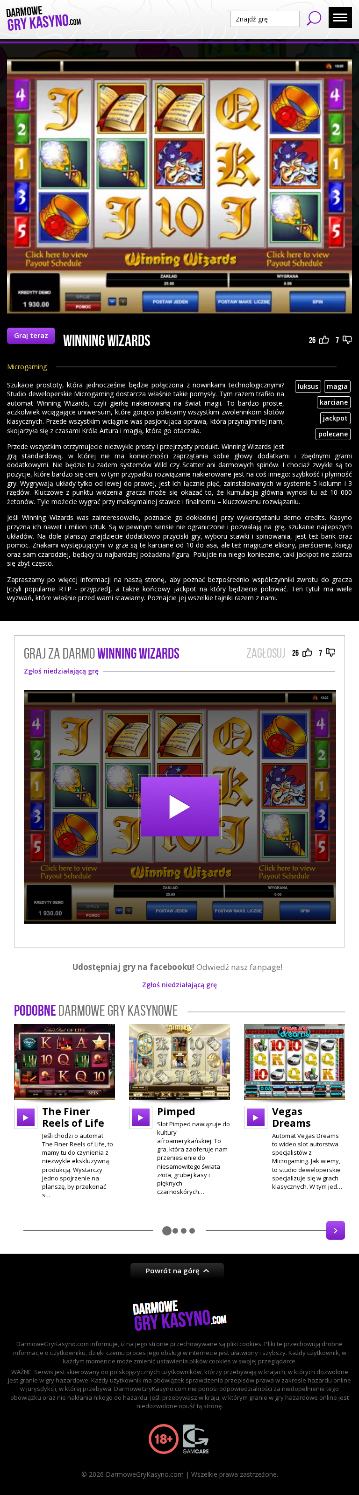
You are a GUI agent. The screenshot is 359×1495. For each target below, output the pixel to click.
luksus (308, 386)
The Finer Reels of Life (73, 1117)
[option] (64, 1112)
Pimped (176, 1111)
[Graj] (25, 1117)
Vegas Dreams (291, 1117)
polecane (333, 433)
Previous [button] (23, 1230)
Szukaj (314, 18)
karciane (334, 402)
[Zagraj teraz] (180, 807)
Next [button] (335, 1230)
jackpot (335, 418)
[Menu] (340, 17)
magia (337, 386)
